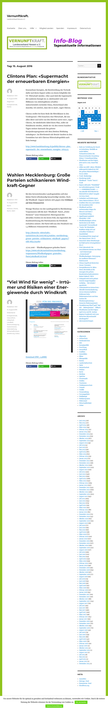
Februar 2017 (83, 617)
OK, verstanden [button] (81, 702)
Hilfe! (32, 28)
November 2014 (84, 664)
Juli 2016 (82, 632)
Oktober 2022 (83, 465)
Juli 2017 (82, 606)
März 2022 (82, 481)
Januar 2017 (83, 619)
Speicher (82, 376)
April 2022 (82, 478)
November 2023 (84, 436)
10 (86, 116)
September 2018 (84, 574)
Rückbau (82, 374)
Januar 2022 (83, 485)
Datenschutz (85, 28)
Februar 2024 (83, 429)
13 (96, 116)
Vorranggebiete (84, 394)
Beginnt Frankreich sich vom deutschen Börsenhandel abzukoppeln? (89, 316)
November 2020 (84, 516)
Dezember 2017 (84, 594)
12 (92, 116)
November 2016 (84, 623)
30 (82, 127)
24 (86, 123)
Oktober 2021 (83, 492)
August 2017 (83, 603)
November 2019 (84, 543)
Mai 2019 (82, 557)
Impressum (72, 28)
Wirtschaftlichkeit (13, 331)
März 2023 (82, 454)
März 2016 (82, 641)
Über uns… (22, 28)
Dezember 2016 (84, 621)
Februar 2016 (83, 643)
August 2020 (83, 523)
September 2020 (84, 521)
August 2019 (83, 550)
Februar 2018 (83, 590)
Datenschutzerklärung (54, 706)
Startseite (11, 28)
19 (92, 119)
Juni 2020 (82, 528)
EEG (80, 343)
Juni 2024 (82, 421)
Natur (81, 365)
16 (82, 119)
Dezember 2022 (84, 461)
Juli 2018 (82, 579)
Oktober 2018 (83, 572)
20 (96, 119)
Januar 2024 (83, 432)
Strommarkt (83, 378)
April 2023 (82, 452)
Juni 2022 (82, 474)
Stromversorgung (13, 324)
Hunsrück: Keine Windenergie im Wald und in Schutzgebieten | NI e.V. (90, 243)
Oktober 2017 (83, 599)
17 (86, 119)
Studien (81, 381)
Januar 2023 (83, 458)
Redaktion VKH (12, 95)
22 (79, 123)
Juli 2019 (82, 552)
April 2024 (82, 425)
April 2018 (82, 585)
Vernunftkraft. (18, 16)
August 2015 (83, 652)
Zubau (17, 333)
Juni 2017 (82, 608)
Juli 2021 (82, 499)
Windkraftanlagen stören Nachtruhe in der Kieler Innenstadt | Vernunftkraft (88, 223)
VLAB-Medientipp (85, 176)
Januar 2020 (83, 539)
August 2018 (83, 577)
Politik (9, 107)
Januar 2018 (83, 592)
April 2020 (82, 532)
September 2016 (84, 628)
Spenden (60, 28)
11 (89, 116)
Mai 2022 (82, 476)
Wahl (13, 211)
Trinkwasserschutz (85, 385)
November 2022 (84, 463)
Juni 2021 (82, 501)
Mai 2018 (82, 583)
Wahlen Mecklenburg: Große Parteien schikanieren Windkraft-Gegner (38, 180)
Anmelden (82, 679)
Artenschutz (83, 338)
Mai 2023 (82, 450)
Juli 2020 (82, 525)
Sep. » (96, 131)
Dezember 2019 (84, 541)
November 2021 (84, 490)
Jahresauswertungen (86, 321)
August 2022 (83, 470)
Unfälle (81, 390)
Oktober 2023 (83, 438)
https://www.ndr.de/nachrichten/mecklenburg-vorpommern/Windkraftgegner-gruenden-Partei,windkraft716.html (46, 253)
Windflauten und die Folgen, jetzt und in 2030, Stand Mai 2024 (88, 163)
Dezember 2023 (84, 434)
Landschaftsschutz (85, 363)
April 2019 (82, 559)
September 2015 (84, 650)
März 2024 (82, 427)
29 (79, 127)
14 (99, 116)
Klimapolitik (83, 358)
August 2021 (83, 496)
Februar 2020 (83, 536)
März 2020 (82, 534)
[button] (31, 158)
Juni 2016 (82, 635)
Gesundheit (11, 318)
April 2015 (82, 659)
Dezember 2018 (84, 568)
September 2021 (84, 494)
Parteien (10, 208)
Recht (9, 205)
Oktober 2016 (83, 626)
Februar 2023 (83, 456)
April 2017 (82, 612)
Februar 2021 (83, 510)
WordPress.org (84, 685)
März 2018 (82, 588)
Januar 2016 (83, 646)
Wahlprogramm (84, 399)
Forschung (83, 347)
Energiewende (12, 104)
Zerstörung (11, 333)
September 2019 (84, 548)
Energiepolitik (84, 345)
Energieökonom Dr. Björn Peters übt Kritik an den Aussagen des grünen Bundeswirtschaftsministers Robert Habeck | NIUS (89, 272)
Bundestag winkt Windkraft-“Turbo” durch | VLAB (88, 180)
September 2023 (84, 441)
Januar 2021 (83, 512)
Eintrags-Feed (84, 681)
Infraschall (10, 320)
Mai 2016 (82, 637)
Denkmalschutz (84, 341)
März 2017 (82, 614)
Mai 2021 (82, 503)
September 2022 (84, 467)
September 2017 (84, 601)
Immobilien (83, 354)
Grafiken (82, 352)
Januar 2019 (83, 565)
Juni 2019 (82, 554)
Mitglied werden (46, 28)
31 (86, 127)
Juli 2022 (82, 472)
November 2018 (84, 570)
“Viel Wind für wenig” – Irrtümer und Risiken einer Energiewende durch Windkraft (39, 287)
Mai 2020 (82, 530)
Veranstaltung (12, 329)
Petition (81, 370)
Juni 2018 (82, 581)
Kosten (81, 361)
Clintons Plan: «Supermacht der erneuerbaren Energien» (38, 79)
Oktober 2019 (83, 545)
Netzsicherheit (84, 367)
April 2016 (82, 639)
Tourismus (83, 383)
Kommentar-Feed (85, 683)
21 (99, 119)
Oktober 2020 (83, 519)
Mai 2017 (82, 610)
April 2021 (82, 505)
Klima (81, 356)
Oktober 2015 (83, 648)
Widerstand (11, 312)
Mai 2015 (82, 657)
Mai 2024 (82, 423)
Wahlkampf (83, 396)
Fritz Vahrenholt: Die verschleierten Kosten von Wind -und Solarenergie (90, 249)
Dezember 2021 (84, 487)
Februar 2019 (83, 563)
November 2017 (84, 597)
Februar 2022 (83, 483)
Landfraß (10, 322)
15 (79, 119)
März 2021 (82, 507)
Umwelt (81, 387)
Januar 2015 (83, 661)
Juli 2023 (82, 445)
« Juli (82, 131)
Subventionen (12, 327)
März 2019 (82, 561)
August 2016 (83, 630)
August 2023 (83, 443)
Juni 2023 (82, 447)
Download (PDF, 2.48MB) (36, 357)
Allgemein (10, 101)
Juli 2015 (82, 655)
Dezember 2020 (84, 514)
